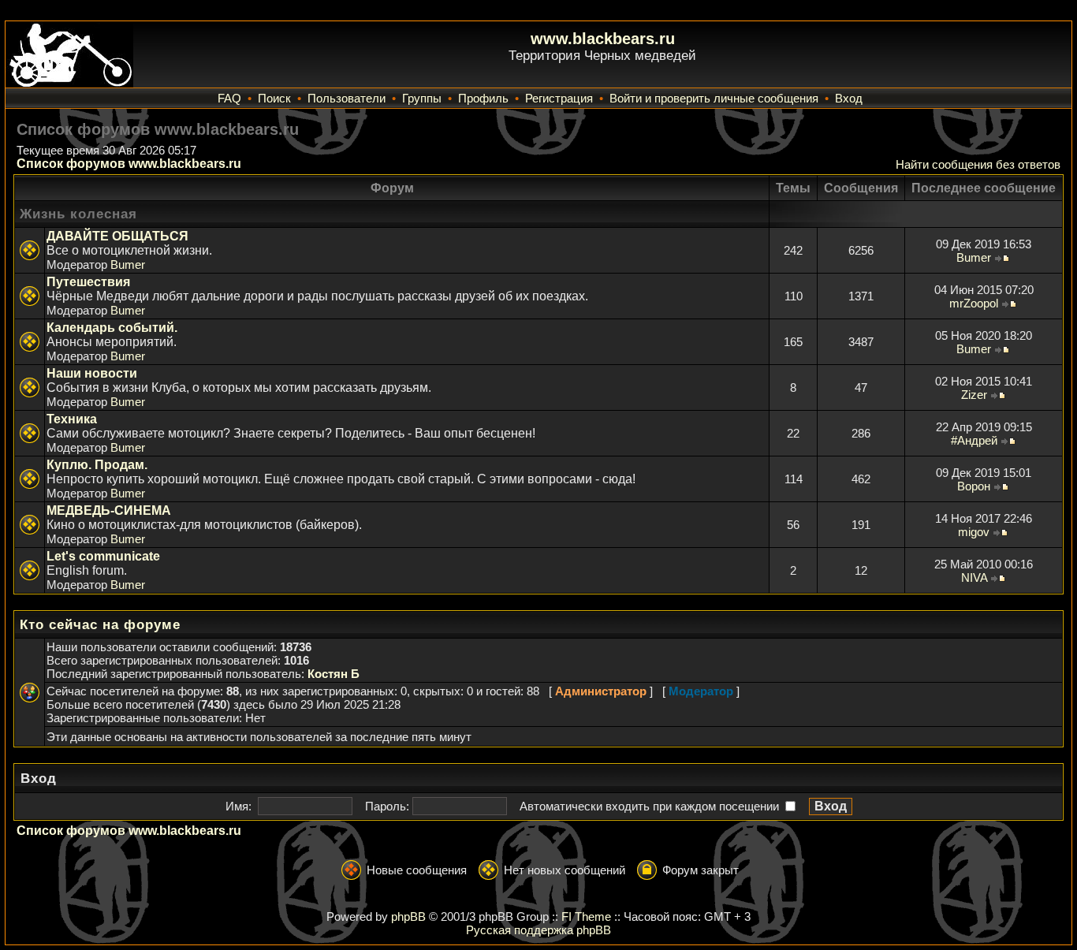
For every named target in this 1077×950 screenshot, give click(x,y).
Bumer (127, 264)
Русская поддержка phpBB (538, 930)
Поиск (274, 98)
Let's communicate (103, 556)
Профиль (483, 98)
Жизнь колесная (78, 214)
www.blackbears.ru (603, 38)
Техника (72, 419)
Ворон (973, 486)
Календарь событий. (112, 327)
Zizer (974, 394)
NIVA (974, 577)
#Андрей (974, 440)
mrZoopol (973, 303)
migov (973, 531)
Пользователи (346, 98)
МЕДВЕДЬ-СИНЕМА (109, 510)
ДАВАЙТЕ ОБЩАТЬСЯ (117, 236)
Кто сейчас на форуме (100, 624)
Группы (422, 98)
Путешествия (88, 282)
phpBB (408, 916)
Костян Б (333, 673)
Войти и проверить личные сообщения (713, 98)
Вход (849, 98)
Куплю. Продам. (97, 464)
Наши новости (92, 373)
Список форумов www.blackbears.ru (129, 163)
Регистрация (559, 98)
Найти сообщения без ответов (978, 164)
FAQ (229, 98)
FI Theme (586, 916)
